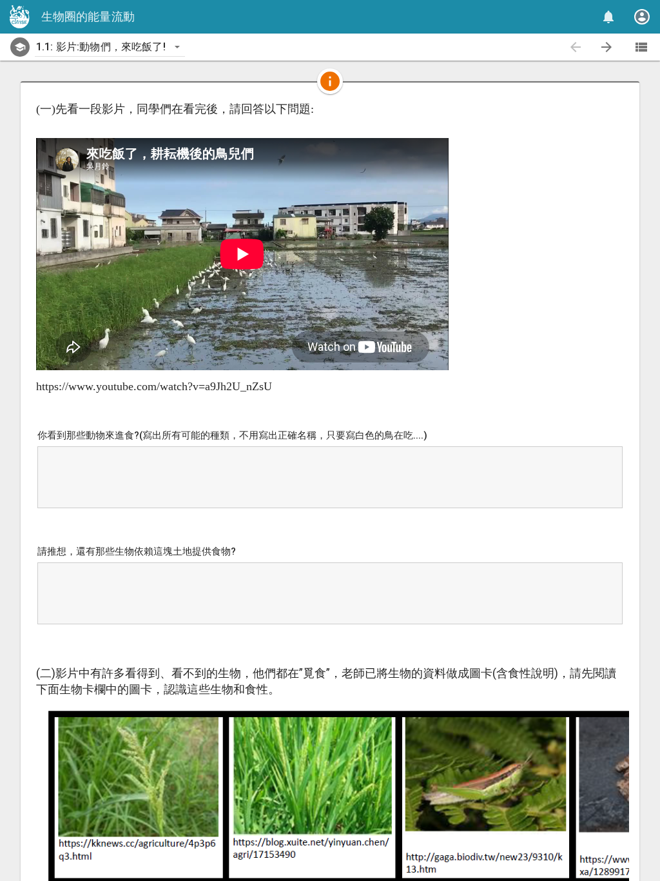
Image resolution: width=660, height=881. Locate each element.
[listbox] (110, 47)
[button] (330, 17)
